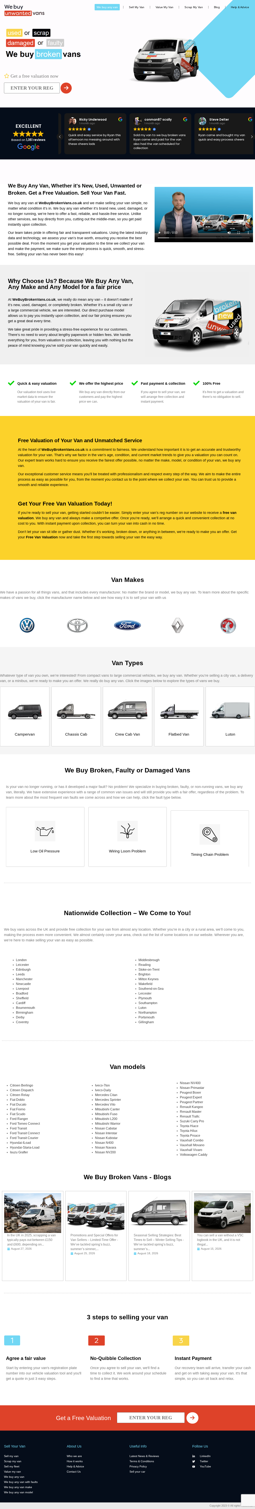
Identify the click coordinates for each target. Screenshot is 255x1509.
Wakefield (145, 984)
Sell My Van (136, 7)
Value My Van (165, 7)
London (21, 960)
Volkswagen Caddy (193, 1154)
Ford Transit (18, 1128)
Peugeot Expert (191, 1097)
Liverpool (22, 988)
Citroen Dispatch (22, 1090)
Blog (217, 7)
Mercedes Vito (105, 1104)
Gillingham (146, 1022)
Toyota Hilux (188, 1130)
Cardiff (20, 1003)
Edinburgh (23, 969)
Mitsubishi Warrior (107, 1123)
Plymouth (145, 998)
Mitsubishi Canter (107, 1109)
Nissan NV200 (105, 1152)
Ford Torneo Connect (25, 1123)
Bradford (22, 993)
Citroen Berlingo (21, 1085)
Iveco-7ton (102, 1085)
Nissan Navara (105, 1147)
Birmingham (24, 1012)
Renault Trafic (190, 1116)
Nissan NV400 (190, 1083)
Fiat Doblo (17, 1099)
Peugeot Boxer (190, 1092)
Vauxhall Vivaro (191, 1150)
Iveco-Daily (103, 1090)
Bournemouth (25, 1007)
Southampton (147, 1003)
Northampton (147, 1012)
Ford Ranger (19, 1119)
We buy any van (107, 7)
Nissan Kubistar (106, 1138)
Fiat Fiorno (17, 1109)
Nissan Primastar (192, 1087)
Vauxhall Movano (192, 1145)
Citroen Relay (19, 1095)
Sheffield (22, 998)
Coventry (22, 1022)
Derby (20, 1017)
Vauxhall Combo (191, 1140)
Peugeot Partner (191, 1102)
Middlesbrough (149, 960)
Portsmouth (146, 1017)
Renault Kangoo (191, 1107)
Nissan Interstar (106, 1133)
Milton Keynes (148, 979)
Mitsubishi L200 (106, 1119)
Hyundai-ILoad (20, 1142)
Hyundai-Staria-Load (24, 1147)
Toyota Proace (190, 1135)
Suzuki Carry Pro (192, 1121)
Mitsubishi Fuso (106, 1114)
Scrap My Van (193, 7)
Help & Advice (240, 7)
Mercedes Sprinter (108, 1099)
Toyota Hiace (189, 1126)
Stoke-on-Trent (148, 969)
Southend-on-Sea (151, 988)
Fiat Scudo (17, 1114)
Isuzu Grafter (19, 1152)
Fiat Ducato (18, 1104)
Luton (142, 1007)
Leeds (20, 974)
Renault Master (190, 1111)
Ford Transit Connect (25, 1133)
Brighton (144, 974)
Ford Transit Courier (24, 1138)
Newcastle (23, 984)
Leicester (22, 964)
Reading (144, 964)
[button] (252, 137)
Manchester (24, 979)
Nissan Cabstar (106, 1128)
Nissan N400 (104, 1142)
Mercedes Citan (106, 1095)
